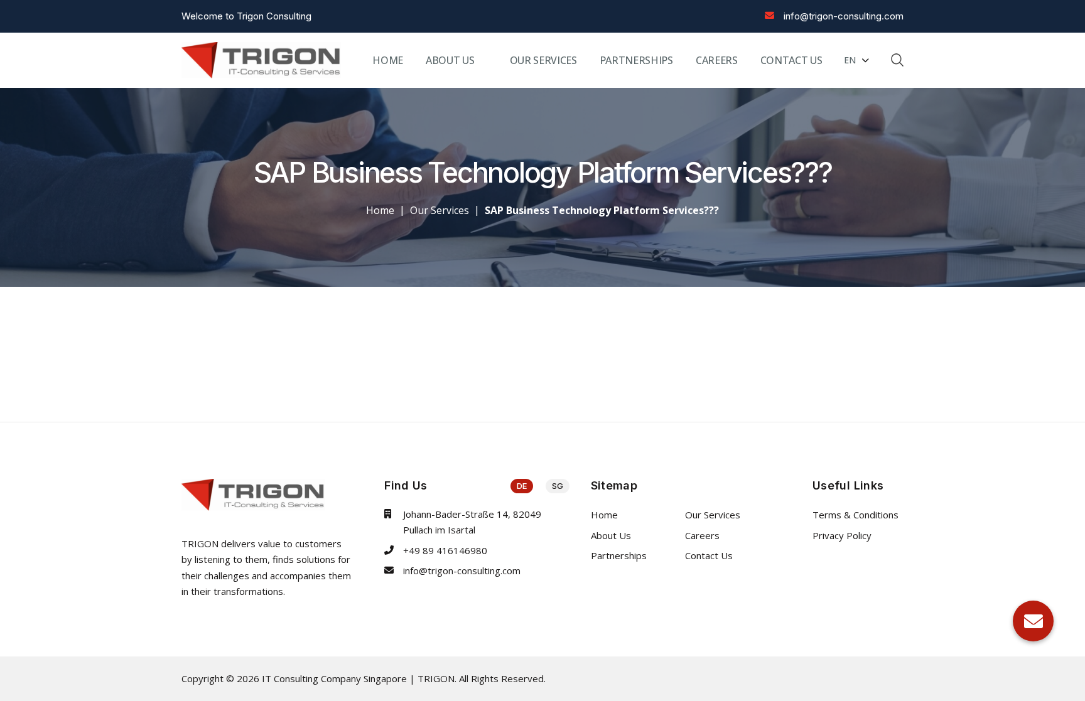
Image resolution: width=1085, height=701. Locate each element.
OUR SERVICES (543, 60)
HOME (387, 60)
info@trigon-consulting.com (844, 16)
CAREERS (717, 60)
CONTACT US (791, 60)
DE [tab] (522, 486)
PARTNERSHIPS (636, 60)
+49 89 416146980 (445, 550)
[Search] (897, 59)
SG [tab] (557, 486)
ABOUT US (450, 60)
